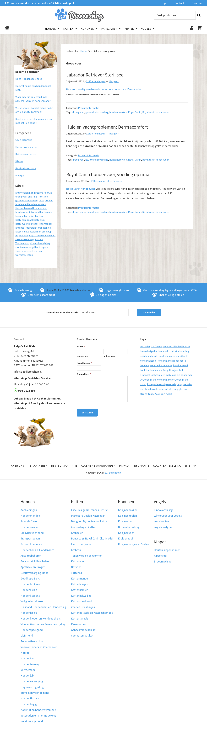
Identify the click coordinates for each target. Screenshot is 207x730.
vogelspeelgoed (24, 251)
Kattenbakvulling (81, 595)
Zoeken (199, 15)
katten (39, 216)
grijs (142, 356)
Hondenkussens (30, 595)
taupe (151, 393)
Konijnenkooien (127, 515)
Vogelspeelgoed (163, 527)
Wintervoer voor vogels (168, 515)
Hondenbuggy (29, 704)
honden (49, 200)
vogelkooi (34, 247)
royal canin (157, 389)
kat (33, 216)
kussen (19, 231)
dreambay (183, 351)
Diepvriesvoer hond (32, 533)
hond (41, 200)
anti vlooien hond (25, 192)
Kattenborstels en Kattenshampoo (92, 612)
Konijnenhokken (127, 510)
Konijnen (87, 28)
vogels (44, 247)
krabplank (31, 227)
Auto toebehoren (31, 555)
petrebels (170, 384)
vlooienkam (21, 247)
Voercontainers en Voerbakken (39, 647)
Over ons (196, 3)
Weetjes (19, 175)
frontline (43, 196)
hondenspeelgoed (150, 365)
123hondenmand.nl (17, 3)
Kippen (129, 28)
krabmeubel (45, 223)
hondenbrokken (118, 112)
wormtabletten (24, 254)
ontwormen (34, 231)
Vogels (146, 28)
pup (49, 231)
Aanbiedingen (29, 510)
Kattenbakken (79, 590)
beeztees (168, 346)
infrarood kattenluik (40, 212)
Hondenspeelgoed (32, 630)
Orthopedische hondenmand (156, 379)
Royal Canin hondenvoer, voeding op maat (108, 174)
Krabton (76, 550)
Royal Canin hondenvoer (80, 189)
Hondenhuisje (29, 590)
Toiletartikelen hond (33, 641)
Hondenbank (165, 356)
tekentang (28, 239)
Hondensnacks (29, 527)
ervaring (32, 196)
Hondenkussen (23, 208)
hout (142, 370)
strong (143, 393)
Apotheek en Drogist (33, 567)
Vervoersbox (28, 670)
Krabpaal (145, 375)
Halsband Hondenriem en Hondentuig (43, 607)
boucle (186, 346)
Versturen (87, 412)
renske (188, 384)
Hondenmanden (30, 515)
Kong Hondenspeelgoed (28, 78)
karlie (27, 216)
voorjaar (38, 251)
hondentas (166, 365)
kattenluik (39, 219)
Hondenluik (27, 675)
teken (18, 239)
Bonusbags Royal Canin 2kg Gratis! (92, 538)
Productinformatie (88, 108)
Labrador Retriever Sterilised (95, 75)
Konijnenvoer (126, 533)
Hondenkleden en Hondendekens (41, 618)
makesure (170, 375)
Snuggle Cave (29, 521)
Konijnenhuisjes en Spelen (133, 544)
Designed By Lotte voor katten (89, 521)
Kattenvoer (78, 561)
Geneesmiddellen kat (84, 630)
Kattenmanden (80, 578)
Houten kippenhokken (167, 550)
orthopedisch (184, 375)
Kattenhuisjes (79, 584)
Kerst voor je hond (32, 721)
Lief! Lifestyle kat (82, 544)
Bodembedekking (129, 527)
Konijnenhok (176, 370)
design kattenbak (156, 351)
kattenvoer (21, 223)
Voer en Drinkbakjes (83, 607)
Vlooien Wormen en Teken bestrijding (43, 624)
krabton (155, 375)
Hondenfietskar (30, 698)
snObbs (168, 389)
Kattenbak (152, 370)
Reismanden (78, 624)
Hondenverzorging (32, 681)
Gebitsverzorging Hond (35, 573)
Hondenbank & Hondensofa (37, 550)
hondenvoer (22, 212)
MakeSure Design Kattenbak (88, 515)
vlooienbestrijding (40, 243)
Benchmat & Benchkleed (35, 561)
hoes (148, 356)
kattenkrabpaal (24, 219)
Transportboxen (30, 538)
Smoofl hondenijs (31, 544)
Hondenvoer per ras (26, 147)
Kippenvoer (160, 555)
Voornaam (82, 356)
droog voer (78, 112)
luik (25, 231)
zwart (169, 393)
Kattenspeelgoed (81, 601)
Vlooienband (22, 243)
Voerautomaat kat (82, 635)
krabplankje (44, 227)
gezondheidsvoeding (96, 112)
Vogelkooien (161, 521)
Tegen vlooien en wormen (86, 555)
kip (160, 370)
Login (163, 3)
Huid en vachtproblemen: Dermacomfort (107, 127)
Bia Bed (177, 346)
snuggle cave (180, 389)
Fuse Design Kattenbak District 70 (91, 510)
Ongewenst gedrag (32, 687)
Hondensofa (179, 360)
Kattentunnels (79, 618)
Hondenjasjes (29, 612)
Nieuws (19, 161)
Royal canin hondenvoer (155, 112)
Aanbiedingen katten (83, 527)
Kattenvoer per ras (25, 154)
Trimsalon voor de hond (35, 693)
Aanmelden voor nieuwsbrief (62, 312)
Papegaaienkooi (156, 384)
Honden (50, 28)
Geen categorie (23, 139)
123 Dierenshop (113, 472)
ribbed (147, 389)
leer (162, 375)
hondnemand (180, 365)
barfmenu (156, 346)
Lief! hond (27, 635)
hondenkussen (148, 360)
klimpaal (33, 223)
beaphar (39, 192)
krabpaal (20, 227)
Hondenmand (39, 208)
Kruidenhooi (125, 538)
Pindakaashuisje (163, 510)
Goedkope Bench (31, 578)
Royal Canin (134, 112)
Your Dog (160, 393)
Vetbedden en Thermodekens (38, 715)
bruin (143, 351)
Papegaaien (109, 28)
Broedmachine (162, 561)
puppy (180, 384)
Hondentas (27, 658)
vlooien (39, 239)
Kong (166, 370)
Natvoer (25, 653)
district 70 (172, 351)
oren (44, 231)
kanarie (19, 216)
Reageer (114, 81)
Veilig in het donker (32, 601)
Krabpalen (77, 533)
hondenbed (21, 204)
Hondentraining (30, 664)
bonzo (48, 192)
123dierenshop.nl (62, 3)
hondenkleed (180, 356)
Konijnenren (125, 521)
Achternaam (110, 356)
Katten (68, 28)
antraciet (145, 346)
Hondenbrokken (30, 584)
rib (141, 389)
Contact (179, 3)
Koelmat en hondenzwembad (38, 710)
